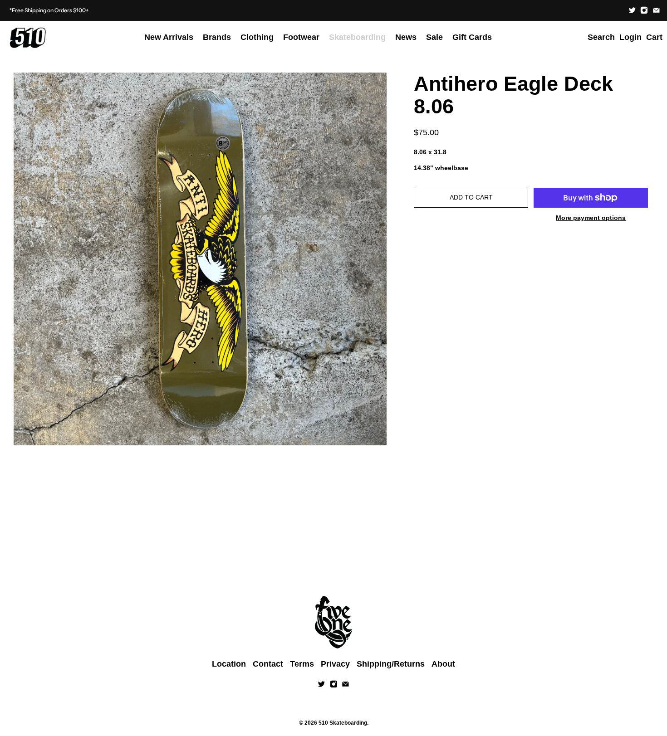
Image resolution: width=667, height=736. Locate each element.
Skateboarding (357, 37)
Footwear (301, 37)
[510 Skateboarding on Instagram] (644, 10)
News (406, 37)
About (443, 663)
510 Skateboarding (343, 723)
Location (229, 663)
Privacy (335, 663)
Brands (217, 37)
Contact (268, 663)
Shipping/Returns (391, 663)
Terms (302, 663)
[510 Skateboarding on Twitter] (632, 10)
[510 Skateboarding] (28, 37)
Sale (434, 37)
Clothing (257, 37)
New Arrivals (168, 37)
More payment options (591, 217)
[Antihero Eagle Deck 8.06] (200, 259)
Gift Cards (472, 37)
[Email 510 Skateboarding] (656, 10)
